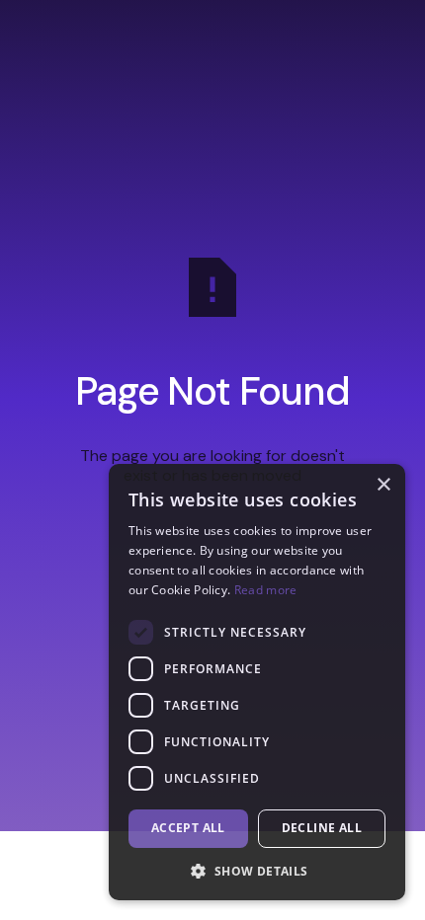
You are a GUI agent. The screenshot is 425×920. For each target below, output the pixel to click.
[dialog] (257, 682)
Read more (266, 589)
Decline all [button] (322, 827)
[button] (256, 871)
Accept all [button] (188, 827)
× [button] (383, 485)
